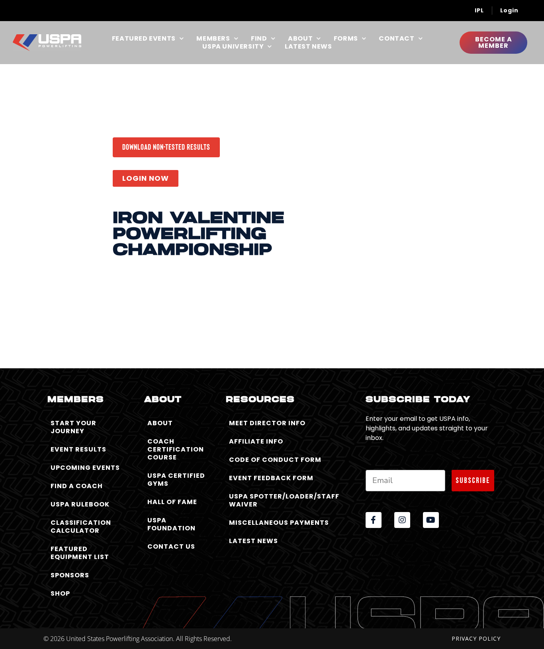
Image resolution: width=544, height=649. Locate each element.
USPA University (233, 47)
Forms (346, 39)
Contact (396, 39)
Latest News (308, 47)
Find (259, 39)
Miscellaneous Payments (279, 522)
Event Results (78, 449)
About (300, 39)
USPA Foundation (171, 524)
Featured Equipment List (80, 552)
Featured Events (144, 39)
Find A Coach (77, 486)
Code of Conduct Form (275, 459)
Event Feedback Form (271, 478)
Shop (60, 593)
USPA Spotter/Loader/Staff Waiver (284, 500)
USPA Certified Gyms (176, 479)
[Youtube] (431, 520)
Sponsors (70, 575)
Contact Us (171, 546)
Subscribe (473, 480)
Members (213, 39)
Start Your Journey (73, 427)
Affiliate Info (256, 441)
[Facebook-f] (374, 520)
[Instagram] (402, 520)
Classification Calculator (81, 526)
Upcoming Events (85, 467)
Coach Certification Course (175, 449)
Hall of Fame (172, 501)
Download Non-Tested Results (166, 146)
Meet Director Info (267, 423)
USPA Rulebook (80, 504)
